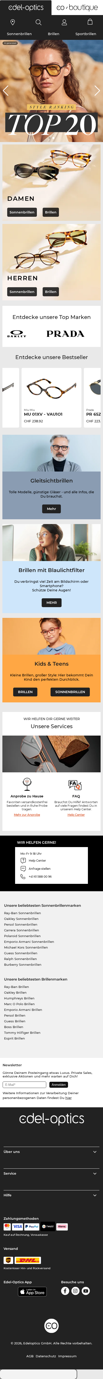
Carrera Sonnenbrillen (21, 930)
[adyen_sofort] (62, 1226)
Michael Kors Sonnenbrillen (26, 947)
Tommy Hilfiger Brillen (22, 1032)
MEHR (51, 602)
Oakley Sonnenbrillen (21, 919)
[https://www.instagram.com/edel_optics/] (75, 1292)
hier (68, 1098)
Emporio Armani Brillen (23, 1010)
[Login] (64, 22)
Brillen (53, 34)
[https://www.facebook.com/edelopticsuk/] (65, 1292)
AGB (30, 1356)
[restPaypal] (31, 1226)
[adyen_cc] (7, 1226)
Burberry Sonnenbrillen (22, 964)
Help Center (76, 815)
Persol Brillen (14, 1015)
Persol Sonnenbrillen (20, 924)
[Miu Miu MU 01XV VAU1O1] (51, 388)
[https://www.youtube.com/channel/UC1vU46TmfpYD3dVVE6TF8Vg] (86, 1292)
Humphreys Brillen (19, 998)
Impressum (67, 1356)
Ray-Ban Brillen (16, 987)
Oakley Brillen (15, 992)
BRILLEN (25, 692)
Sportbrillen (85, 34)
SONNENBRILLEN (70, 692)
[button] (26, 7)
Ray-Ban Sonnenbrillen (22, 913)
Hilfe (7, 1195)
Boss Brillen (13, 1027)
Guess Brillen (14, 1021)
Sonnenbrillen (19, 34)
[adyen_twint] (47, 1226)
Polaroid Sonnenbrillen (22, 936)
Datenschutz (46, 1356)
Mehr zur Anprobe (27, 815)
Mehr (51, 509)
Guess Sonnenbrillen (20, 953)
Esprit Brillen (14, 1038)
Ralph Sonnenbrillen (20, 959)
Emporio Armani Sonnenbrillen (29, 942)
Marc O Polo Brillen (19, 1004)
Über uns (12, 1152)
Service (10, 1173)
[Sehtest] (13, 22)
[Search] (39, 22)
